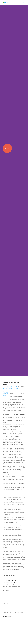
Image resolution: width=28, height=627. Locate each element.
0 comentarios (17, 388)
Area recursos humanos (8, 388)
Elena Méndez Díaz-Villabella (11, 386)
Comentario (6, 590)
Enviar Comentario (7, 616)
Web (4, 610)
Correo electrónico (7, 605)
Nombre (5, 603)
